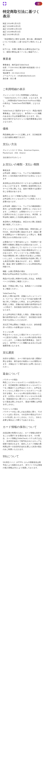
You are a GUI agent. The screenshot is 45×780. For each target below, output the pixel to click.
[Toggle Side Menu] (38, 4)
